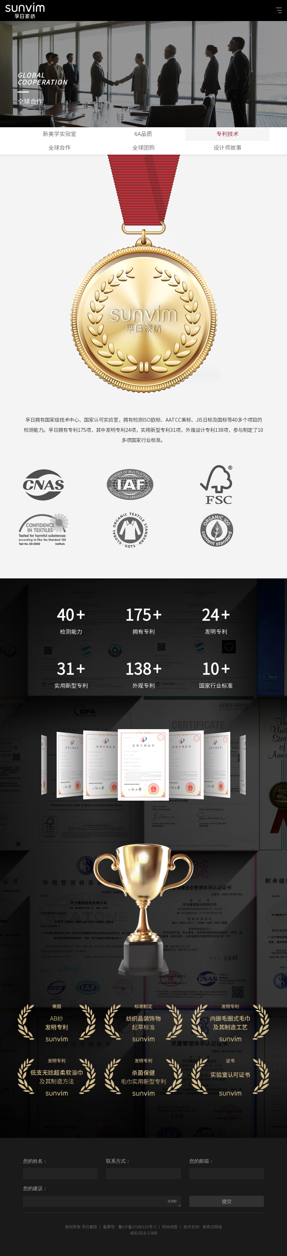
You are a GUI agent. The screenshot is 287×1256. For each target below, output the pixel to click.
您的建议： (35, 1188)
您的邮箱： (201, 1161)
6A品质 (143, 134)
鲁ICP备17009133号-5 (137, 1227)
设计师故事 (227, 147)
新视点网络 (212, 1227)
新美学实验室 (59, 134)
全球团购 (143, 147)
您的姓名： (35, 1161)
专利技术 (227, 134)
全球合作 (59, 147)
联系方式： (118, 1161)
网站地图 (169, 1227)
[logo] (24, 10)
